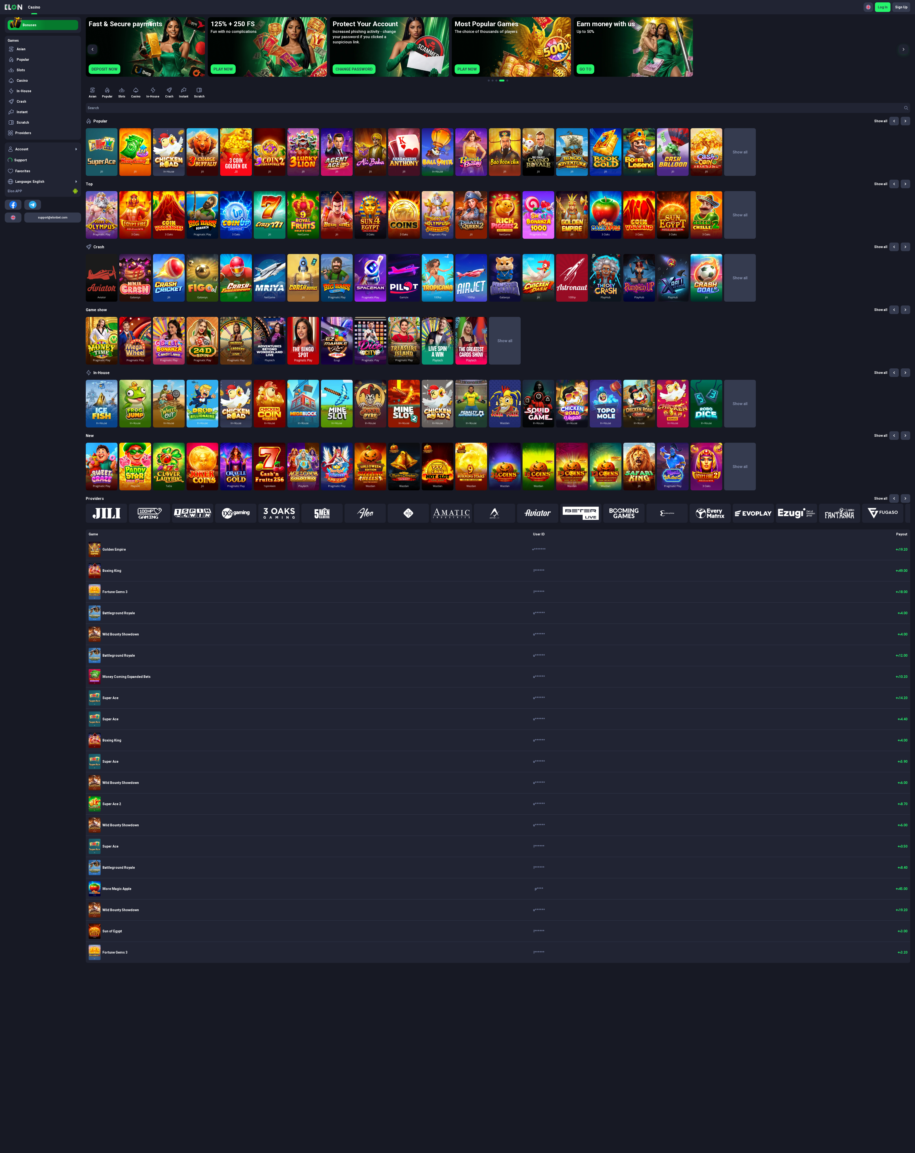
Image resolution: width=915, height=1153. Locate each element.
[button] (106, 513)
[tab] (489, 80)
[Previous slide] (92, 49)
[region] (498, 47)
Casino (34, 7)
